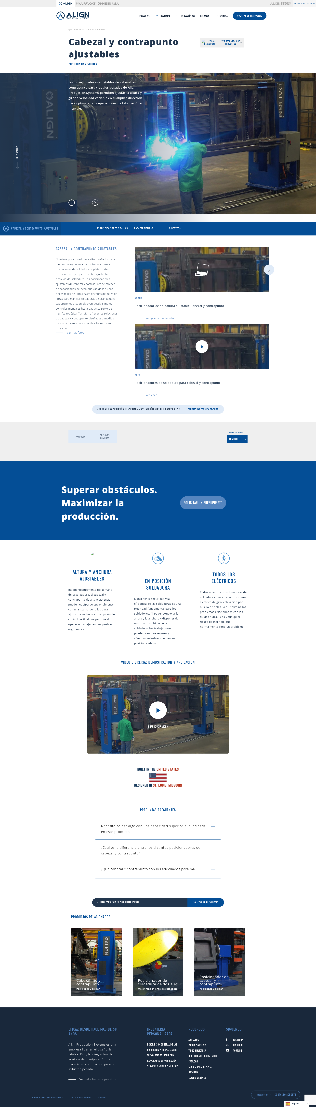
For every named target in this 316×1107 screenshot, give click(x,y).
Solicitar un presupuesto (249, 15)
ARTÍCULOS (193, 1040)
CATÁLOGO (193, 1061)
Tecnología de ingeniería (160, 1055)
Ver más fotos (75, 332)
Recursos (204, 15)
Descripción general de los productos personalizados (162, 1047)
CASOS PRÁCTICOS (197, 1045)
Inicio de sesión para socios (304, 3)
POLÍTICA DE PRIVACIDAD (81, 1097)
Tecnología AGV (187, 15)
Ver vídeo (151, 395)
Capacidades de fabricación (161, 1061)
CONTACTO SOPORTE (285, 1094)
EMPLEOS (102, 1097)
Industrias (164, 15)
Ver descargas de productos (231, 42)
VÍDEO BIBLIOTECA (197, 1050)
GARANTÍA (193, 1072)
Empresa (223, 15)
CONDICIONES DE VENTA (199, 1067)
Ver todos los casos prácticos (97, 1079)
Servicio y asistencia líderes (162, 1066)
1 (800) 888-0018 (263, 1095)
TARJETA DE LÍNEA (197, 1078)
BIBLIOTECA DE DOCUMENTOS (202, 1056)
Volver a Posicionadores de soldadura (89, 30)
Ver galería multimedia (160, 318)
